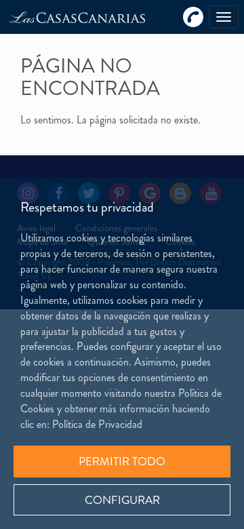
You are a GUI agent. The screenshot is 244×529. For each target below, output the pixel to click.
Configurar (122, 500)
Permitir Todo (122, 461)
